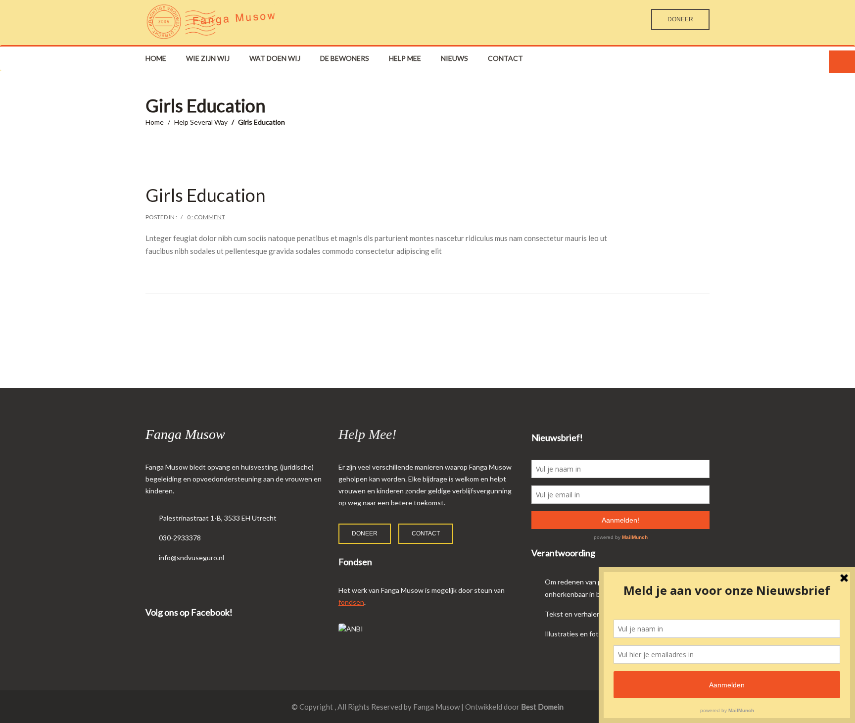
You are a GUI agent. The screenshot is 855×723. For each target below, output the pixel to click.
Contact (505, 58)
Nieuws (454, 58)
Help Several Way (201, 122)
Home (155, 58)
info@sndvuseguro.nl (191, 557)
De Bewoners (344, 58)
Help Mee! (367, 434)
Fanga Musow (185, 434)
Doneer (680, 19)
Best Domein (542, 706)
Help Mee (405, 58)
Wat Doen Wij (274, 58)
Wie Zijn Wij (208, 58)
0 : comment (206, 217)
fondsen (351, 602)
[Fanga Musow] (210, 21)
